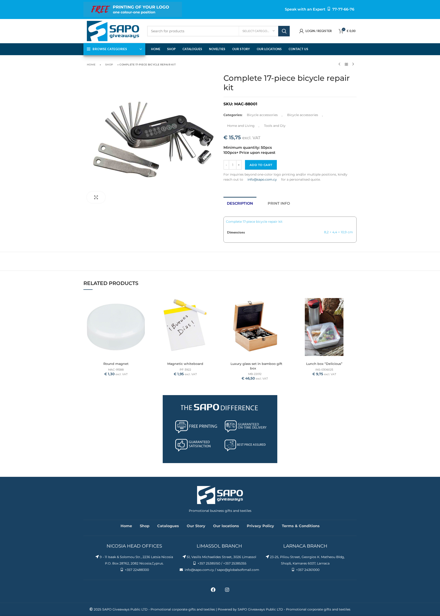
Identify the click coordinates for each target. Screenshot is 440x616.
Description (240, 203)
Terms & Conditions (301, 526)
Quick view (145, 312)
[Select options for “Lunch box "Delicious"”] (353, 302)
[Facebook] (213, 591)
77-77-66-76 (343, 9)
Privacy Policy (260, 526)
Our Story (196, 526)
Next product (353, 64)
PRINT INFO (279, 203)
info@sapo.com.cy (262, 179)
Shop (109, 64)
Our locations (226, 526)
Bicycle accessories (262, 115)
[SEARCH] (284, 31)
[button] (145, 302)
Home (91, 64)
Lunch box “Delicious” (324, 364)
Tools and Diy (275, 126)
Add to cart (261, 165)
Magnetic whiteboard (185, 364)
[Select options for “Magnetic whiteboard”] (214, 302)
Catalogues (168, 526)
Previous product (339, 64)
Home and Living (241, 126)
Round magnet (116, 364)
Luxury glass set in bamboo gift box (256, 366)
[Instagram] (227, 591)
